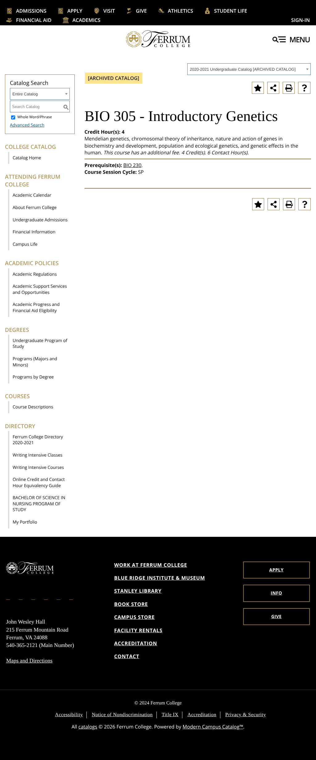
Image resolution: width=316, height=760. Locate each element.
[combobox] (249, 69)
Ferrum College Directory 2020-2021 (38, 440)
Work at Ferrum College (150, 565)
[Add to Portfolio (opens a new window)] (258, 88)
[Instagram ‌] (21, 597)
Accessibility (69, 714)
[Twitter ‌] (33, 597)
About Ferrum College (34, 208)
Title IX (170, 714)
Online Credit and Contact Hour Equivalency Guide (39, 483)
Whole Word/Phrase (34, 117)
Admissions (31, 11)
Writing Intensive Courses (38, 467)
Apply (74, 11)
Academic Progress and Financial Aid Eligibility (36, 308)
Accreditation (135, 643)
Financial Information (34, 232)
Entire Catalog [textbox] (25, 94)
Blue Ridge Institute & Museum (159, 577)
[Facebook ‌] (8, 597)
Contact (126, 656)
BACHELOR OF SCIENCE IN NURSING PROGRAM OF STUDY (39, 504)
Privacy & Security (245, 714)
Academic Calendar (32, 195)
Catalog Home (27, 158)
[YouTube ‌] (71, 597)
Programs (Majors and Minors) (35, 362)
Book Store (131, 604)
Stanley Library (138, 590)
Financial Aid (34, 20)
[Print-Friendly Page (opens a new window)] (289, 88)
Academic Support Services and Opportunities (40, 289)
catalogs (87, 726)
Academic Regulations (35, 274)
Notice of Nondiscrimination (122, 714)
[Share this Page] (273, 88)
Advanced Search (27, 125)
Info (276, 593)
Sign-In (300, 20)
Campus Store (134, 617)
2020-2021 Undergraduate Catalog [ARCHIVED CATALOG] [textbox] (243, 69)
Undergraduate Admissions (40, 220)
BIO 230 (132, 165)
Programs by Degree (33, 377)
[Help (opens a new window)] (304, 88)
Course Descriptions (33, 407)
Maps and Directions (29, 661)
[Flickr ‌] (46, 597)
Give (141, 11)
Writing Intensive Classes (37, 455)
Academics (87, 20)
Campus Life (25, 244)
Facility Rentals (138, 630)
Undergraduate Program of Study (40, 344)
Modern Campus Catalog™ (213, 726)
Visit (109, 11)
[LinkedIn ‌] (58, 597)
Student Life (230, 11)
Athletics (180, 11)
